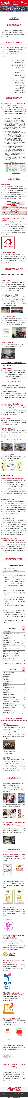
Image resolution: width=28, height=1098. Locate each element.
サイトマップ (17, 1094)
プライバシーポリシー (19, 1093)
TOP (4, 1093)
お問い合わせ (5, 1094)
